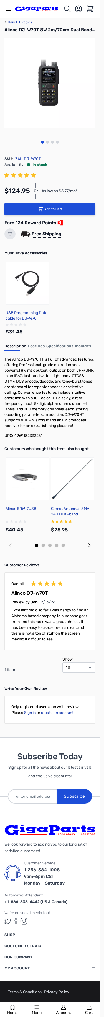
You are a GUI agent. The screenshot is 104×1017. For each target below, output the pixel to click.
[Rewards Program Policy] (59, 223)
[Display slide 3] (50, 545)
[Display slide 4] (56, 545)
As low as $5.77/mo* (59, 191)
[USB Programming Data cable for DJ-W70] (27, 283)
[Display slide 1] (36, 545)
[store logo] (39, 9)
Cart (89, 1012)
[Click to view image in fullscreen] (49, 83)
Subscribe (74, 796)
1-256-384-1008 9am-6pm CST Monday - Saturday (44, 876)
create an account (57, 712)
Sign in (30, 712)
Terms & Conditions (25, 992)
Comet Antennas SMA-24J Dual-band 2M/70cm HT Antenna (71, 514)
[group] (21, 175)
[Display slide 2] (43, 545)
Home (12, 1012)
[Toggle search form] (67, 9)
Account (63, 1012)
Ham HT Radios (18, 22)
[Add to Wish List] (10, 233)
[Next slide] (89, 545)
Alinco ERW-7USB (21, 508)
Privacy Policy (56, 992)
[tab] (15, 347)
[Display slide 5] (63, 545)
